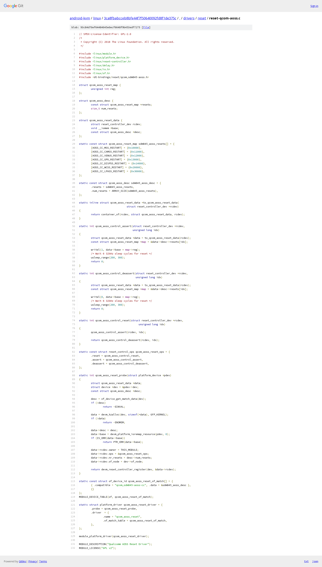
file (146, 27)
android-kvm (80, 18)
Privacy (32, 561)
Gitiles (22, 561)
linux (97, 18)
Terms (43, 561)
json (315, 561)
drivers (189, 18)
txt (306, 561)
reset (202, 18)
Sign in (314, 6)
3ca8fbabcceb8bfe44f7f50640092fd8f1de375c (140, 18)
